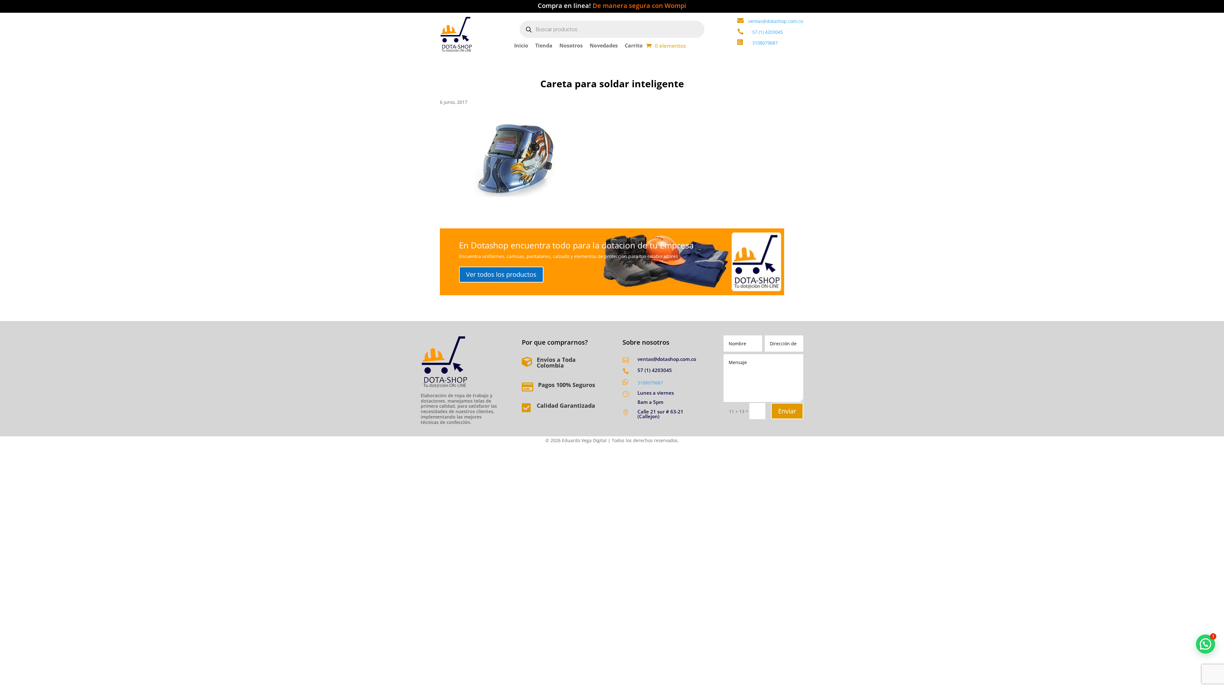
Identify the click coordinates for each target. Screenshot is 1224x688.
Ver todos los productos (501, 274)
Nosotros (571, 46)
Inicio (521, 46)
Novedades (604, 46)
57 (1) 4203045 (767, 32)
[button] (1205, 644)
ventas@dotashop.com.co (775, 21)
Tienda (543, 46)
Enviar (787, 411)
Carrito (634, 46)
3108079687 (650, 383)
